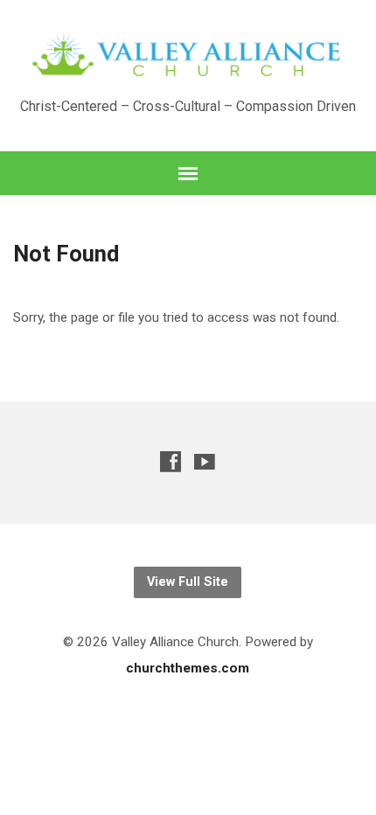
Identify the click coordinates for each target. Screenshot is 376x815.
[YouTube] (204, 461)
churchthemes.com (187, 668)
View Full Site (187, 582)
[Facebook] (170, 461)
